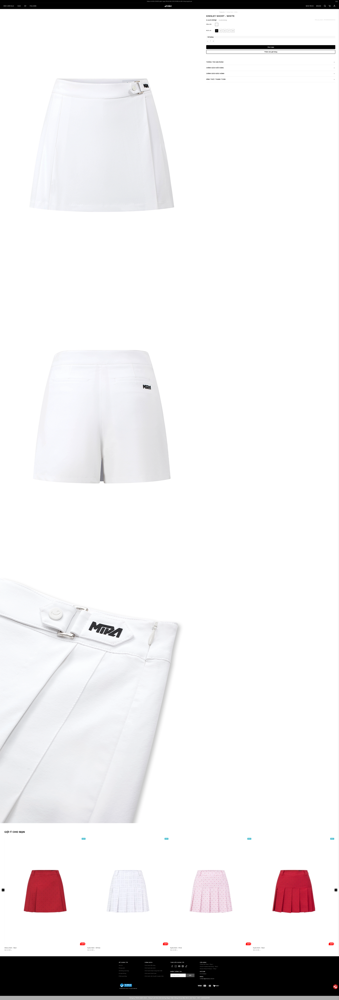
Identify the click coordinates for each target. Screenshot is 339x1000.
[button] (270, 62)
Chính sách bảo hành (150, 968)
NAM (19, 6)
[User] (334, 6)
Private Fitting (122, 973)
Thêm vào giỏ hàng (270, 52)
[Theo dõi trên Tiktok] (186, 966)
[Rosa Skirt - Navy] (294, 894)
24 (216, 31)
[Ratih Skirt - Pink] (45, 894)
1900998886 (203, 973)
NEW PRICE (310, 6)
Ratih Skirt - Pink (10, 948)
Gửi (190, 975)
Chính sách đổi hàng (150, 965)
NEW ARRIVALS (9, 6)
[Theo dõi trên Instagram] (175, 966)
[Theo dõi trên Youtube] (179, 966)
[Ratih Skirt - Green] (128, 894)
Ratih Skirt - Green (94, 948)
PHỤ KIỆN (33, 6)
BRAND (318, 6)
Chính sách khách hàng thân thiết (153, 970)
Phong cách (122, 968)
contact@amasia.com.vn (207, 978)
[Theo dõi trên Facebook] (172, 966)
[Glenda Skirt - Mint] (211, 894)
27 (229, 31)
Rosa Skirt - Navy (259, 948)
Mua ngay (271, 47)
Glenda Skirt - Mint (177, 948)
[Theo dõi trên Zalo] (183, 966)
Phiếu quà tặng (123, 976)
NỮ (25, 6)
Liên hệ (120, 965)
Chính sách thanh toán (150, 973)
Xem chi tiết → (8, 950)
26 (224, 31)
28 (233, 31)
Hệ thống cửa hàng (124, 970)
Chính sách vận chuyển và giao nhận (154, 976)
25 (220, 31)
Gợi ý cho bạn (14, 831)
